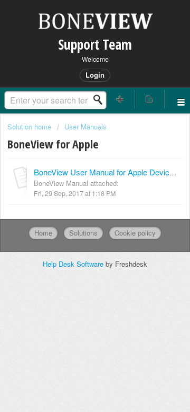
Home (43, 233)
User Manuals (85, 126)
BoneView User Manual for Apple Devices (106, 171)
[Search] (101, 100)
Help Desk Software (74, 264)
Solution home (30, 126)
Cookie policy (135, 233)
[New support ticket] (120, 99)
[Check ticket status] (150, 99)
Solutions (83, 233)
